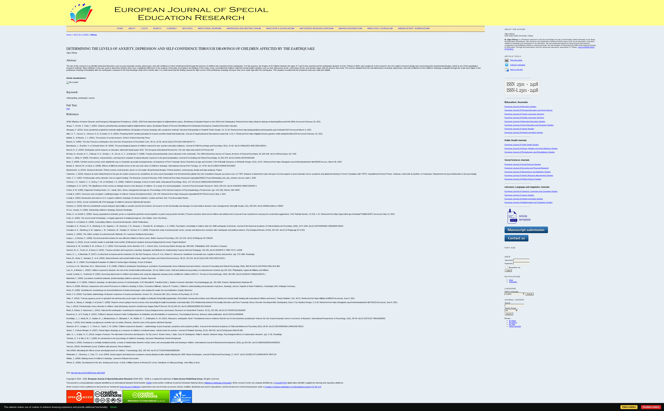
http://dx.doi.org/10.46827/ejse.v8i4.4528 (88, 373)
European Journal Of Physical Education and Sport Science (528, 110)
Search (157, 28)
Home (120, 28)
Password (509, 263)
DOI (285, 383)
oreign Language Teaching (533, 114)
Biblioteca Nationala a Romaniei (218, 383)
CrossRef (279, 383)
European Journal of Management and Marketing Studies (528, 172)
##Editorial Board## (209, 28)
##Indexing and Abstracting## (244, 28)
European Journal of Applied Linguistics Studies (524, 132)
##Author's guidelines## (280, 28)
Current (172, 28)
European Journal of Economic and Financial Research (527, 168)
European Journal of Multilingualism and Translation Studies (528, 202)
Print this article (516, 60)
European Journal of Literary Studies (519, 129)
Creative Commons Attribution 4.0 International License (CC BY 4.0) (293, 387)
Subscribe (513, 282)
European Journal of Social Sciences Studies (523, 164)
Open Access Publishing (130, 387)
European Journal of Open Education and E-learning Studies (529, 125)
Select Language (511, 291)
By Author (513, 322)
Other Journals (515, 326)
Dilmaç (94, 35)
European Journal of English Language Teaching (524, 118)
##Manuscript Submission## (414, 28)
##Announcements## (350, 28)
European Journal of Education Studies (520, 106)
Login (144, 28)
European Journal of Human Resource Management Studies (529, 175)
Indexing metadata (517, 65)
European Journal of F (514, 114)
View (511, 280)
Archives (187, 28)
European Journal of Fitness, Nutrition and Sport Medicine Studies (531, 148)
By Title (512, 324)
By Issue (512, 321)
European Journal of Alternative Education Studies (525, 121)
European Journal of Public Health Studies (522, 145)
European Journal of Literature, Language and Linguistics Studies (531, 191)
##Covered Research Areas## (316, 28)
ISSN (149, 383)
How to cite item (516, 69)
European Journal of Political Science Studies (523, 179)
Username (509, 260)
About (132, 28)
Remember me (514, 267)
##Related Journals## (380, 28)
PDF (68, 109)
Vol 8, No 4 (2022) (81, 35)
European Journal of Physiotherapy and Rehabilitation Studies (530, 152)
